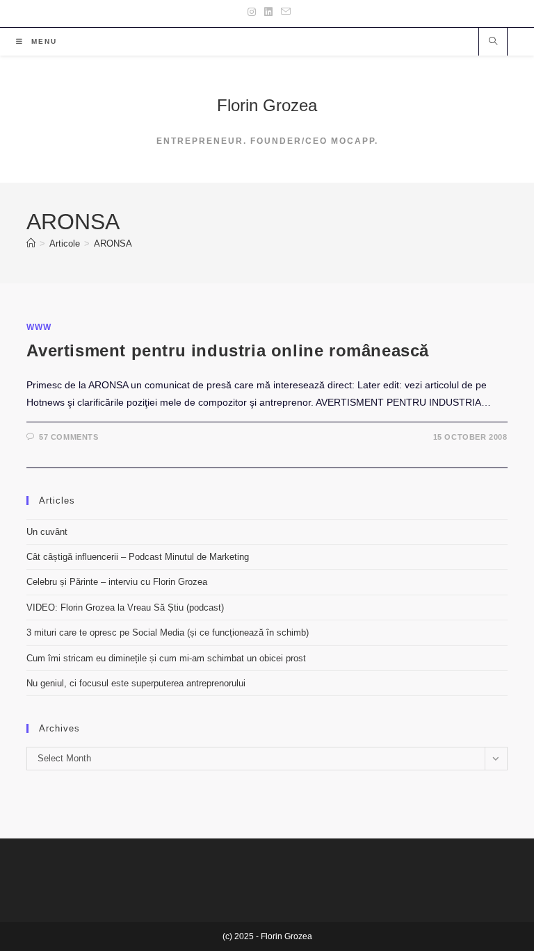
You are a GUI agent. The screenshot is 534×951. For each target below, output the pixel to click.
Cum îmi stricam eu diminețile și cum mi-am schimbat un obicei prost (166, 658)
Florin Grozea (267, 105)
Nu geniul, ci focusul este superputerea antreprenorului (135, 683)
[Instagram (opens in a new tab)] (251, 12)
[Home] (30, 243)
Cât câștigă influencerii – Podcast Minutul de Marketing (137, 557)
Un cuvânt (46, 532)
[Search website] (493, 42)
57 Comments (69, 437)
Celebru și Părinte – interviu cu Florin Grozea (116, 582)
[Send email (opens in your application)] (284, 12)
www (38, 327)
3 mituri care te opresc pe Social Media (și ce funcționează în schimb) (167, 632)
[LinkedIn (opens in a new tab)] (268, 12)
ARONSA (113, 243)
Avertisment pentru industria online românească (227, 350)
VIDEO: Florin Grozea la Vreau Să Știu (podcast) (125, 607)
